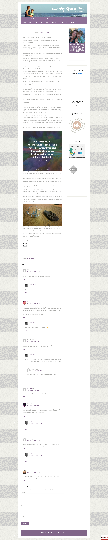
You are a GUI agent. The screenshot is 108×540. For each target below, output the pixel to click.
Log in (68, 532)
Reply (24, 279)
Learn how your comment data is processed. (48, 528)
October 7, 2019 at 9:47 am (38, 370)
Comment (23, 492)
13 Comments (48, 32)
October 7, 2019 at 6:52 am (33, 390)
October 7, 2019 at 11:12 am (33, 440)
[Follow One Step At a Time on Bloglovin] (77, 74)
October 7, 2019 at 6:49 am (33, 341)
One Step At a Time (54, 10)
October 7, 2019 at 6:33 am (36, 286)
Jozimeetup (36, 106)
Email (22, 511)
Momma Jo (29, 388)
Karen (28, 471)
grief (27, 258)
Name (22, 505)
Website (22, 516)
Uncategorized (31, 258)
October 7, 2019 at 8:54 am (33, 405)
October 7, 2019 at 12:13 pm (33, 472)
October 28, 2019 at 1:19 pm (36, 423)
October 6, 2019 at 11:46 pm (33, 303)
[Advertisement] (77, 87)
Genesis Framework (59, 532)
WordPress (65, 532)
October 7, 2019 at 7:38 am (36, 356)
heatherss (32, 284)
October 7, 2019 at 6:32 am (36, 324)
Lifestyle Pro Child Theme (50, 532)
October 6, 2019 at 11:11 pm (33, 271)
